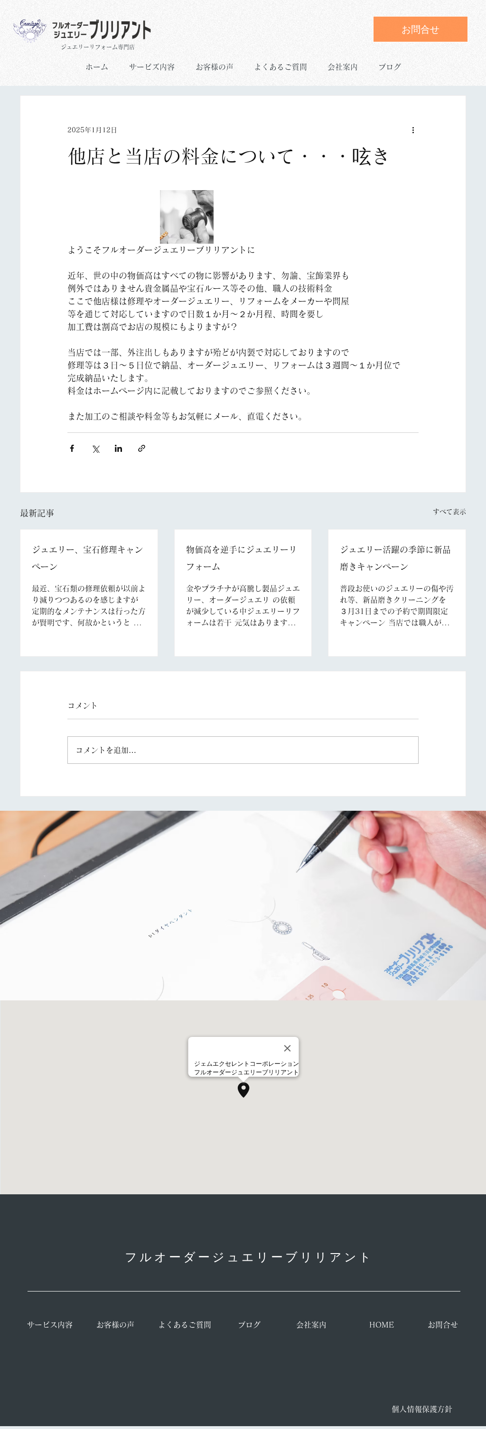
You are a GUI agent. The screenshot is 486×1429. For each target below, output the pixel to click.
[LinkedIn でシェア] (118, 448)
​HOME (381, 1324)
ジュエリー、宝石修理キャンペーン (87, 558)
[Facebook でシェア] (71, 448)
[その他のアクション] (413, 130)
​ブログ (249, 1324)
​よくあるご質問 (184, 1324)
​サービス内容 (50, 1324)
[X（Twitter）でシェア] (95, 448)
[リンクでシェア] (141, 448)
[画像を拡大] (187, 217)
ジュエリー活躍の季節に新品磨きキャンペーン (395, 558)
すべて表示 (449, 511)
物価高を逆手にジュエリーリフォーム (241, 558)
